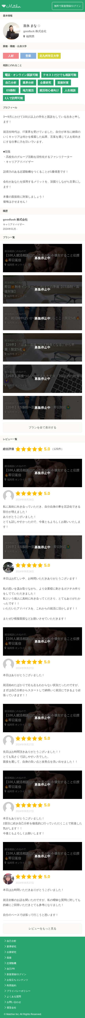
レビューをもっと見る (42, 928)
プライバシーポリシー (18, 991)
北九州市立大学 (49, 55)
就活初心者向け (49, 90)
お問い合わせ (14, 1002)
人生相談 (70, 90)
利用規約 (11, 985)
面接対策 (63, 82)
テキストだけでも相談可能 (59, 74)
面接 (9, 957)
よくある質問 (14, 996)
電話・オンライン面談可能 (21, 74)
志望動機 (11, 963)
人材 (11, 55)
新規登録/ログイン (16, 974)
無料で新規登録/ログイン (67, 6)
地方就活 (28, 90)
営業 (28, 55)
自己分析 (10, 82)
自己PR (11, 968)
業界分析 (28, 82)
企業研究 (45, 82)
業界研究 (11, 946)
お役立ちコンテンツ (17, 980)
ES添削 (10, 90)
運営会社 (11, 1007)
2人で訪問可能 (14, 98)
